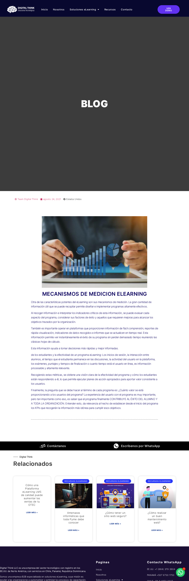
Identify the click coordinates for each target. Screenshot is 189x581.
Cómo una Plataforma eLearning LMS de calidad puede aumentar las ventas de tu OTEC (32, 495)
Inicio (44, 9)
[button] (180, 572)
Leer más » (32, 512)
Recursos (110, 9)
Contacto (126, 9)
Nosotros (59, 9)
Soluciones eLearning (83, 9)
